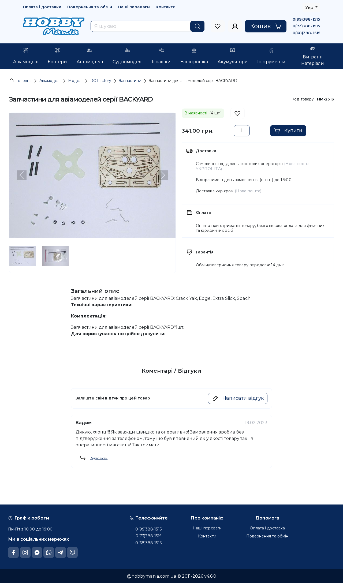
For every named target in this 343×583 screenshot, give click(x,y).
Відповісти (98, 458)
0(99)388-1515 (306, 19)
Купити (293, 130)
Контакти (166, 7)
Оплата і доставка (42, 7)
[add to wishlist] (237, 113)
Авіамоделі (49, 80)
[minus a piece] (226, 131)
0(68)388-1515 (306, 33)
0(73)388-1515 (306, 26)
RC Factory (100, 80)
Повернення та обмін (89, 7)
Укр (309, 7)
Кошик (260, 26)
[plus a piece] (257, 131)
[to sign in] (218, 26)
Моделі (75, 80)
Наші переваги (134, 7)
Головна (24, 80)
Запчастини (130, 80)
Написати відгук (243, 398)
